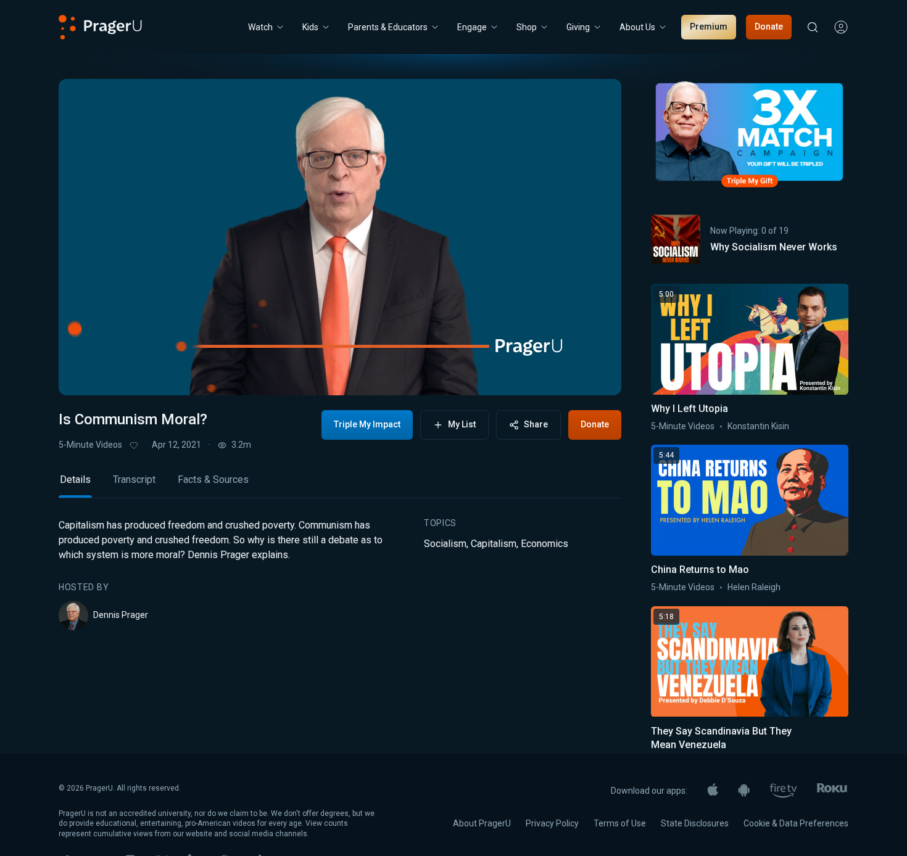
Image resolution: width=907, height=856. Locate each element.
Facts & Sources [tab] (213, 479)
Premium (708, 26)
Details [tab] (75, 479)
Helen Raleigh (754, 587)
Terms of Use (620, 823)
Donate (769, 26)
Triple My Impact (367, 424)
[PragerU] (100, 27)
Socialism (445, 543)
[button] (83, 374)
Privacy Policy (552, 823)
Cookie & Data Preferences (795, 823)
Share (536, 424)
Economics (544, 543)
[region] (340, 237)
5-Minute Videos (90, 445)
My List (462, 424)
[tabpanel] (340, 574)
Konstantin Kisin (758, 426)
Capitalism (493, 543)
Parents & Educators (388, 27)
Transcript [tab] (134, 479)
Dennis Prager (120, 615)
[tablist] (340, 485)
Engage (472, 27)
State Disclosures (695, 823)
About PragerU (482, 823)
